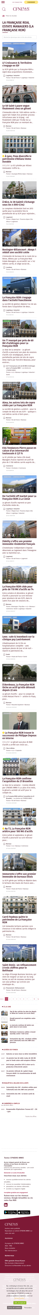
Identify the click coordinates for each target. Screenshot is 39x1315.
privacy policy (19, 1298)
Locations (6, 230)
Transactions (7, 43)
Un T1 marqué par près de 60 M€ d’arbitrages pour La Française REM (20, 367)
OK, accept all (20, 1303)
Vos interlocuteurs (11, 1250)
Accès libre (7, 321)
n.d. (13, 372)
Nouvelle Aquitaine (18, 705)
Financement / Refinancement (11, 945)
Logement (15, 182)
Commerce (16, 428)
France (8, 78)
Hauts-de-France (17, 657)
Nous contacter (10, 1248)
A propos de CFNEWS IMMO (14, 1243)
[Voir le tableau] (9, 335)
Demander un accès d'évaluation (14, 1173)
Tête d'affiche (7, 713)
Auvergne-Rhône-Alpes (19, 174)
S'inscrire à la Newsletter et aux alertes (18, 1265)
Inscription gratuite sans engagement (16, 1192)
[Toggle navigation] (2, 2)
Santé (8, 375)
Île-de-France (16, 78)
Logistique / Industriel (19, 43)
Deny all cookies (14, 1308)
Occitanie (15, 468)
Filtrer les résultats (11, 16)
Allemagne (14, 606)
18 (34, 999)
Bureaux (15, 86)
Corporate (18, 750)
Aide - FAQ (8, 1246)
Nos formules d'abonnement (14, 1263)
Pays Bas (22, 606)
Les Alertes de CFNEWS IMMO (22, 798)
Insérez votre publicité (12, 1228)
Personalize (28, 1308)
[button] (3, 8)
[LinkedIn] (6, 1206)
